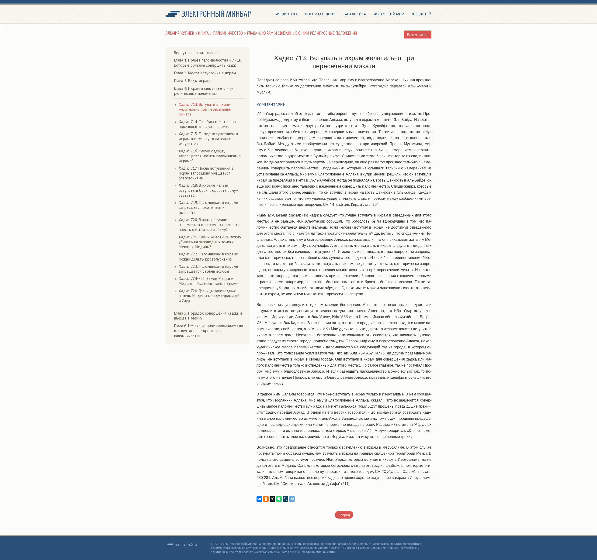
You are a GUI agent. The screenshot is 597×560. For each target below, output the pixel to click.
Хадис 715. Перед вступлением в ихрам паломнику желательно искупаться (208, 138)
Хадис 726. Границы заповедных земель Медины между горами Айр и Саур (210, 295)
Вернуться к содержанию (196, 52)
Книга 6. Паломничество (220, 33)
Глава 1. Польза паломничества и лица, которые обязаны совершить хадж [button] (207, 63)
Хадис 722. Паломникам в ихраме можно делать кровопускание (208, 256)
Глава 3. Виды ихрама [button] (193, 80)
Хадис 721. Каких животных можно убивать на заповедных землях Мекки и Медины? (210, 242)
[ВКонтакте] (259, 499)
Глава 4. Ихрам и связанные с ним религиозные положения (302, 33)
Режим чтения (417, 34)
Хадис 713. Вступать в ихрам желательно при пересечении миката (205, 109)
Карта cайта (186, 545)
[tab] (210, 63)
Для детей (421, 14)
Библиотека (286, 14)
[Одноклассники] (266, 499)
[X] (272, 499)
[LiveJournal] (285, 499)
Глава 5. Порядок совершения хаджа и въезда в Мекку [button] (208, 316)
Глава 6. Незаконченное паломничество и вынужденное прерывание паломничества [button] (208, 330)
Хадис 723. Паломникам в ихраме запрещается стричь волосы (208, 269)
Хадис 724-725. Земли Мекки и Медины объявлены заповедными (208, 281)
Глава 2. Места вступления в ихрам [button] (205, 73)
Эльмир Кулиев (180, 33)
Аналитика (355, 14)
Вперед (344, 515)
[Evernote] (279, 499)
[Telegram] (292, 499)
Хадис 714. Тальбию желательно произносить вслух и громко (207, 124)
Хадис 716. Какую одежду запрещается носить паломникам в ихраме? (210, 156)
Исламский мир (388, 14)
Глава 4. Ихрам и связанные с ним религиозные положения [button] (203, 91)
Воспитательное (321, 14)
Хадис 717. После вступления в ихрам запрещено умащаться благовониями (206, 173)
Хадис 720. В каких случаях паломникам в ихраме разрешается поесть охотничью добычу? (210, 224)
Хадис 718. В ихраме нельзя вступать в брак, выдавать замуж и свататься (210, 190)
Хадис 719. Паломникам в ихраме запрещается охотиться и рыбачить (208, 207)
